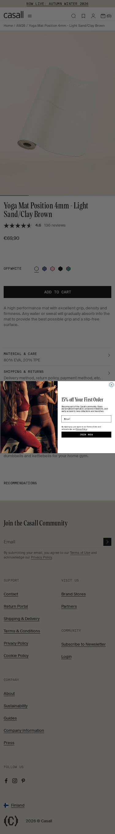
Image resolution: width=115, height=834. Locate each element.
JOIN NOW (86, 434)
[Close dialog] (111, 384)
